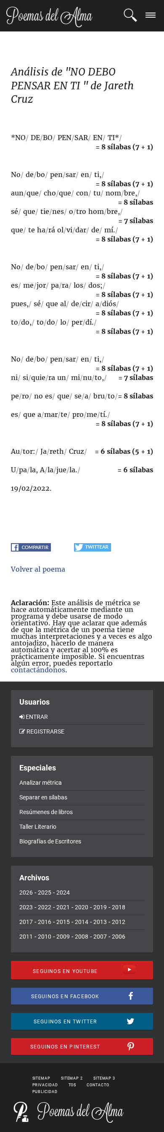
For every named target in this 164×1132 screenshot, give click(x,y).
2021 (63, 907)
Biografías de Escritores (50, 841)
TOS (73, 1085)
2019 (100, 907)
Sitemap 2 (72, 1078)
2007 (100, 936)
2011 (26, 936)
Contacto (98, 1085)
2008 (81, 936)
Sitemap (41, 1078)
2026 (26, 892)
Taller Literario (37, 827)
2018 (118, 907)
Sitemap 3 (104, 1078)
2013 (100, 922)
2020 (81, 907)
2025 (44, 892)
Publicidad (45, 1092)
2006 (118, 936)
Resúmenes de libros (46, 812)
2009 (63, 936)
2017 (26, 922)
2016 (44, 922)
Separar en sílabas (43, 797)
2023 (26, 907)
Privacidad (45, 1085)
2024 (63, 892)
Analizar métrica (40, 783)
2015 (63, 922)
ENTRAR (37, 717)
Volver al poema (38, 569)
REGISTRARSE (45, 731)
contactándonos (38, 670)
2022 (44, 907)
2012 (118, 922)
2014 (81, 922)
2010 (44, 936)
